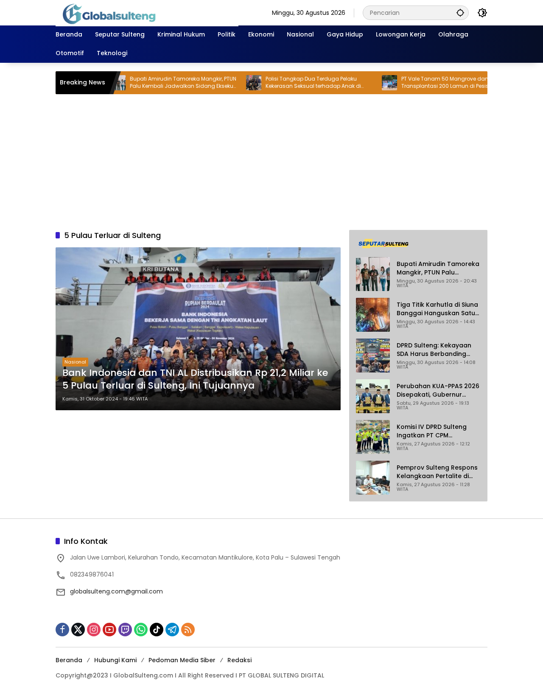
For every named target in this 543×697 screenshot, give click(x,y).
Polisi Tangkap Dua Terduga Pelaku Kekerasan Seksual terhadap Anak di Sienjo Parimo (292, 83)
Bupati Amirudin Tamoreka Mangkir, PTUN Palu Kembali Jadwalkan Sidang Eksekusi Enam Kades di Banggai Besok (162, 83)
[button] (460, 13)
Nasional (75, 361)
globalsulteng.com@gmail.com (116, 591)
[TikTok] (156, 629)
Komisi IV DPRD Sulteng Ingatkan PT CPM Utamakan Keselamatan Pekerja (435, 431)
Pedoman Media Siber (182, 660)
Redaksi (239, 660)
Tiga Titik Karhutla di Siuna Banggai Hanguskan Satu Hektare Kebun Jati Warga (438, 309)
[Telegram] (172, 629)
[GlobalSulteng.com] (147, 12)
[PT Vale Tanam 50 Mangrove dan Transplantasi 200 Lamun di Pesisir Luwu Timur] (368, 82)
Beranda (69, 660)
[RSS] (188, 629)
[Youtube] (109, 629)
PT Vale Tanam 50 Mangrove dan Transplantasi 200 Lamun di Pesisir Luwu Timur (432, 83)
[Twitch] (125, 629)
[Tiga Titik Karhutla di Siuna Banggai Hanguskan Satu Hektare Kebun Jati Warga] (373, 315)
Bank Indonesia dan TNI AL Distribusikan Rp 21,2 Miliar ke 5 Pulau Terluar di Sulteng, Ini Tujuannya (195, 379)
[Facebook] (62, 629)
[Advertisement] (271, 162)
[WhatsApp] (141, 629)
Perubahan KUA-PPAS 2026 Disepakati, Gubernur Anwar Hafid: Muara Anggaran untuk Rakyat (438, 390)
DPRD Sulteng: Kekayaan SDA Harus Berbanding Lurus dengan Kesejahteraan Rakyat (434, 350)
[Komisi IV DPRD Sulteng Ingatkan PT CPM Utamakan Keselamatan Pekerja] (373, 437)
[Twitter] (78, 629)
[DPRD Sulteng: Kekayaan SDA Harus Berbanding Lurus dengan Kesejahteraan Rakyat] (373, 355)
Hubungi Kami (115, 660)
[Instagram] (94, 629)
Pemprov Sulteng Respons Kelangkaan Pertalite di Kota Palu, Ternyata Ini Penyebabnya (437, 472)
